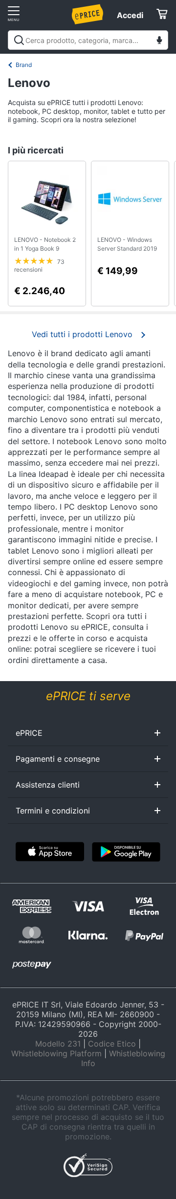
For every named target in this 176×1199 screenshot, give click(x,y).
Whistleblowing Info (123, 1058)
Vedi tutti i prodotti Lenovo (82, 334)
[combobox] (88, 40)
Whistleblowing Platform (56, 1053)
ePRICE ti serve (88, 696)
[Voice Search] (159, 41)
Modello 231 (58, 1044)
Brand (24, 64)
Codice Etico (112, 1044)
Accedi (130, 15)
